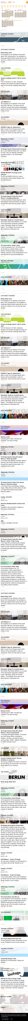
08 (5, 13)
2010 (22, 6)
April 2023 (20, 9)
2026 (5, 5)
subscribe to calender (18, 20)
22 (5, 15)
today (2, 5)
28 (4, 16)
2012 (16, 6)
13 (2, 14)
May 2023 (7, 19)
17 (9, 14)
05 (12, 11)
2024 (11, 5)
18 (10, 14)
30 (7, 16)
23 (7, 15)
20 (2, 15)
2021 (19, 5)
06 (2, 13)
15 (5, 14)
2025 (8, 5)
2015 (10, 6)
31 (9, 16)
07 (4, 13)
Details (3, 45)
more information (5, 1019)
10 (9, 13)
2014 (13, 6)
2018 (2, 6)
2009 (25, 6)
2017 (5, 6)
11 (10, 13)
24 (9, 15)
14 (4, 14)
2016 (8, 6)
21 (4, 15)
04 (10, 11)
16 (7, 14)
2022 (16, 5)
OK (11, 1019)
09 (7, 13)
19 (12, 14)
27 (2, 16)
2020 (22, 5)
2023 (13, 5)
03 (9, 11)
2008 (2, 8)
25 (10, 15)
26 (12, 15)
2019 (25, 5)
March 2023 (7, 9)
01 (5, 11)
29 (5, 16)
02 (7, 11)
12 (12, 13)
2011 (19, 6)
